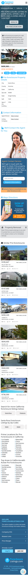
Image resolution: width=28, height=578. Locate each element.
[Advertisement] (14, 497)
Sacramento (5, 441)
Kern (3, 471)
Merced (18, 482)
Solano (4, 478)
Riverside (18, 447)
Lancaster (19, 449)
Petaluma (22, 413)
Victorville (19, 456)
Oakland (4, 447)
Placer (18, 480)
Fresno (18, 441)
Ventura (4, 476)
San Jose (4, 445)
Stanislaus (19, 476)
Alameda (18, 473)
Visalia (4, 454)
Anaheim (18, 452)
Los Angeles (5, 439)
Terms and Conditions (17, 568)
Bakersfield (19, 439)
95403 (18, 427)
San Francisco (20, 443)
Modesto (4, 449)
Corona (18, 454)
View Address (7, 69)
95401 (7, 427)
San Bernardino (6, 451)
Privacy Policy (14, 570)
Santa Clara (19, 474)
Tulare (18, 478)
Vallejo (4, 456)
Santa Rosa (8, 413)
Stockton (18, 445)
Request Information (12, 182)
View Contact (15, 116)
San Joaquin (5, 474)
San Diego (5, 443)
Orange (4, 469)
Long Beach (19, 451)
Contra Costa (20, 471)
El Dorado (5, 482)
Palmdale (4, 452)
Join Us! (20, 551)
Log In (7, 551)
